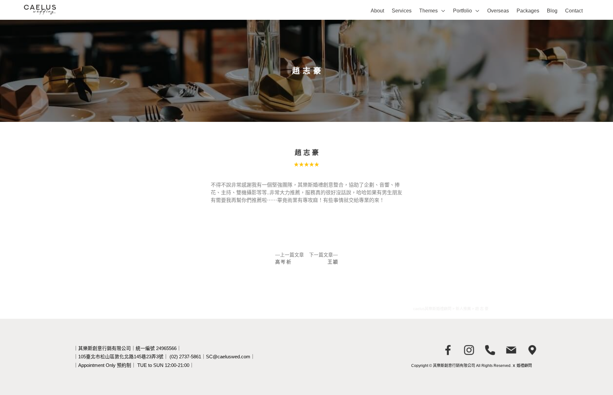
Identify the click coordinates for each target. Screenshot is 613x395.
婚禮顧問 (524, 365)
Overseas (498, 10)
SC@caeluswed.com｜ (230, 356)
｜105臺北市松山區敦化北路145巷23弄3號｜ (120, 356)
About (377, 10)
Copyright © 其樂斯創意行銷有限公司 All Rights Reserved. (461, 365)
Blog (552, 10)
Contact (574, 10)
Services (402, 10)
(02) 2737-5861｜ (188, 356)
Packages (528, 10)
